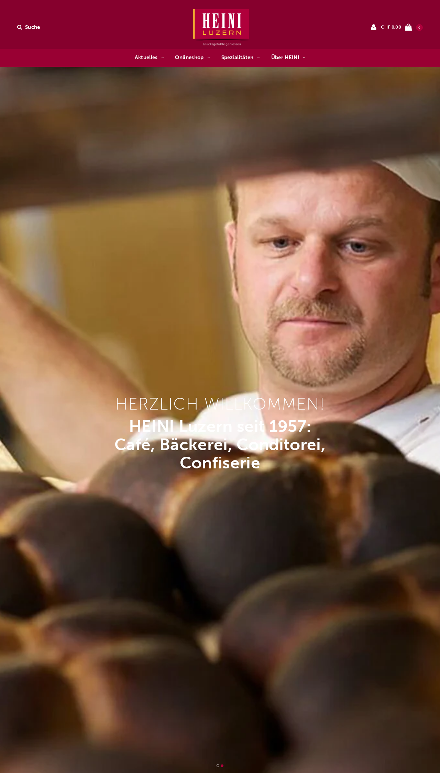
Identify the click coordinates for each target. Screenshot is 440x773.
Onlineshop (189, 57)
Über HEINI (285, 57)
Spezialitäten (237, 57)
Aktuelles (146, 57)
